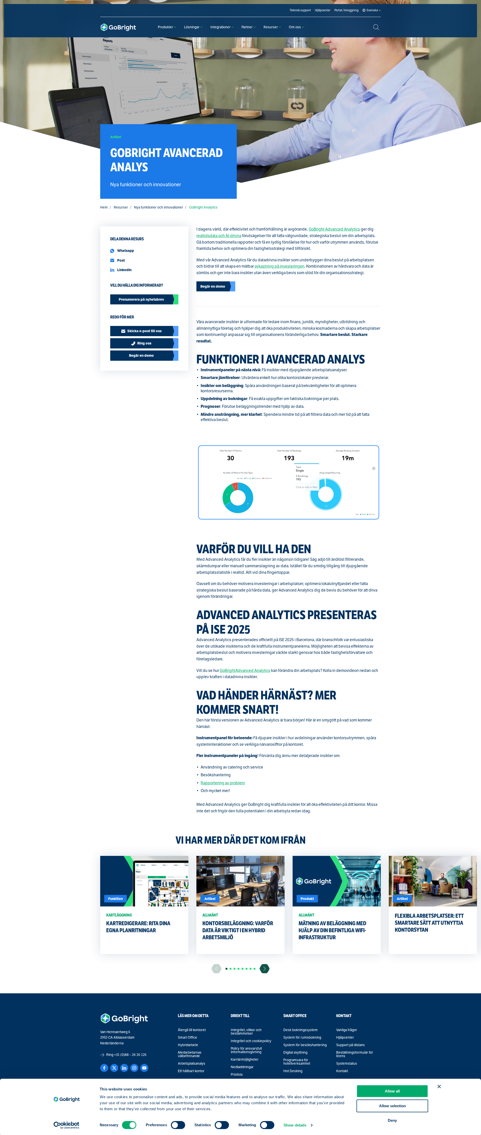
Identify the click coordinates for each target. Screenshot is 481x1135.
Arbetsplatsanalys (191, 1063)
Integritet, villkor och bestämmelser (246, 1031)
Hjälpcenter (345, 1037)
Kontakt (342, 1071)
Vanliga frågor (346, 1030)
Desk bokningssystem (300, 1030)
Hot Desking (292, 1071)
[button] (226, 969)
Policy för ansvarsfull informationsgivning (246, 1050)
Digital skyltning (295, 1052)
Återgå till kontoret (192, 1030)
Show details (295, 1125)
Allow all (392, 1091)
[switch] (178, 1125)
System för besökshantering (305, 1045)
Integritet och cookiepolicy (251, 1041)
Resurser (271, 27)
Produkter (165, 27)
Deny (392, 1120)
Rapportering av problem (223, 783)
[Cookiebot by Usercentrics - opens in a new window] (66, 1125)
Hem (104, 207)
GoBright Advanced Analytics (334, 229)
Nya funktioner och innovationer (158, 207)
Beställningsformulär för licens (354, 1054)
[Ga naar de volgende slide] (265, 968)
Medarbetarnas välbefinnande (189, 1054)
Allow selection (392, 1106)
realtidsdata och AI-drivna (218, 235)
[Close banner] (439, 1086)
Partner (247, 27)
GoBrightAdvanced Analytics (245, 670)
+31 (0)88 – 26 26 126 (130, 1055)
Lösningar (191, 27)
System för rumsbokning (302, 1037)
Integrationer (220, 27)
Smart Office (187, 1037)
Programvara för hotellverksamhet (296, 1061)
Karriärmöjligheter (245, 1059)
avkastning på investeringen (279, 266)
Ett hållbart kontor (191, 1071)
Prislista (237, 1074)
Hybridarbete (188, 1045)
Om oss (295, 27)
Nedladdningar (242, 1067)
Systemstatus (346, 1063)
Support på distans (350, 1045)
